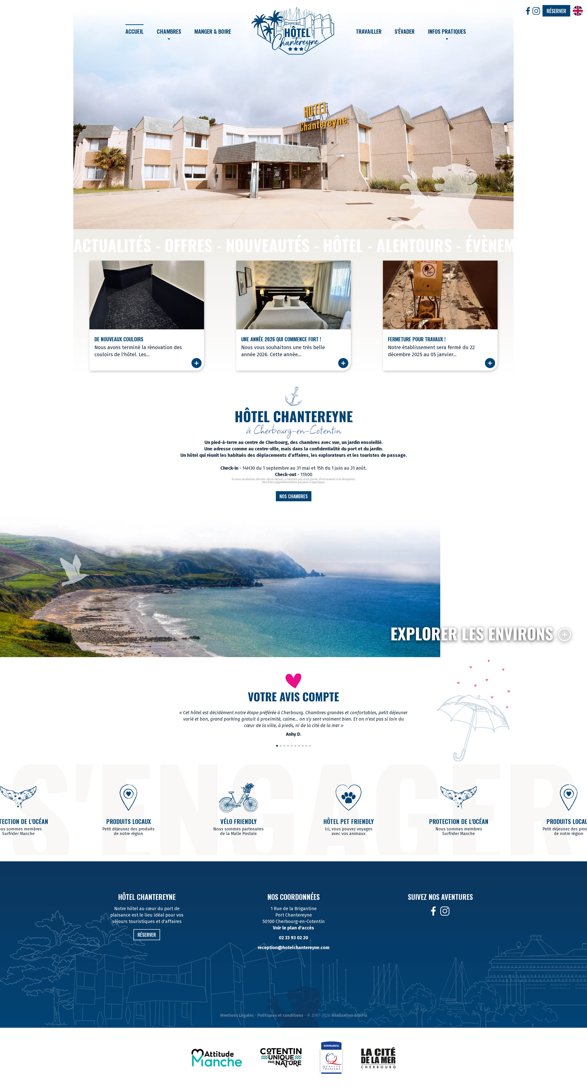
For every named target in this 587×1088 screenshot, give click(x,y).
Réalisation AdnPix (349, 1015)
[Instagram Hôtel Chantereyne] (444, 911)
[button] (79, 113)
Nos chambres (294, 496)
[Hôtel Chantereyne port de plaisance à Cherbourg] (293, 31)
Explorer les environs (471, 633)
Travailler (369, 31)
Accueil (134, 31)
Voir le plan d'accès (293, 928)
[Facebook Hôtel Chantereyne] (433, 911)
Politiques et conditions (280, 1015)
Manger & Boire (212, 31)
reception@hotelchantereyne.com (293, 947)
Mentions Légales (237, 1015)
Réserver (556, 10)
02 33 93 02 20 (293, 937)
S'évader (405, 31)
